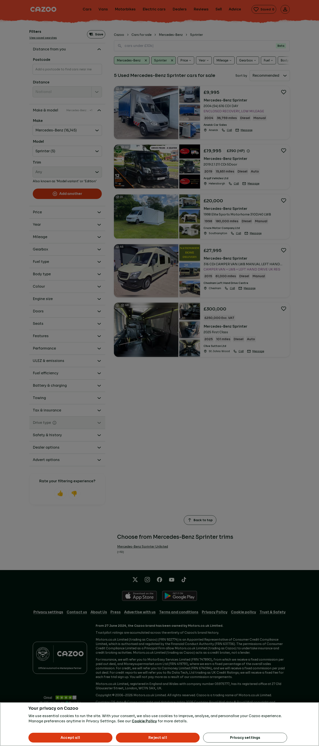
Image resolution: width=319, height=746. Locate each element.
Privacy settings (245, 737)
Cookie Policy (144, 721)
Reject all (157, 737)
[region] (159, 724)
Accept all (70, 737)
